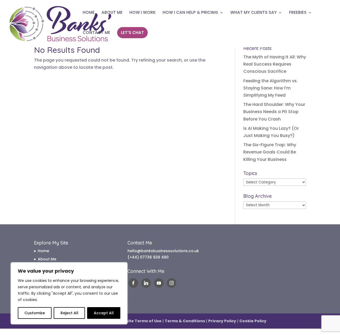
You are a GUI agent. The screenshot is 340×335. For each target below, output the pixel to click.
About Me (47, 259)
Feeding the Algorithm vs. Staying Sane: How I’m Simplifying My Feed (270, 88)
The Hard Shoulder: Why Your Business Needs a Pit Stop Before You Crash (274, 111)
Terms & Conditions (185, 321)
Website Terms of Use (139, 321)
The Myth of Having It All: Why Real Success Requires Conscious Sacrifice (274, 64)
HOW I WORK (142, 13)
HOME (89, 13)
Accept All (104, 313)
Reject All (69, 313)
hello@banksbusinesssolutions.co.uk (163, 251)
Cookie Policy (252, 321)
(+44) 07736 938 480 (148, 257)
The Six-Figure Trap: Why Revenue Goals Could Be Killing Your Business (269, 152)
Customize (34, 313)
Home (43, 251)
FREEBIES (298, 13)
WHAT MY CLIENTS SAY (253, 13)
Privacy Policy (222, 321)
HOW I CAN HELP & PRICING (190, 13)
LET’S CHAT (132, 32)
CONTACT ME (96, 33)
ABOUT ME (111, 13)
